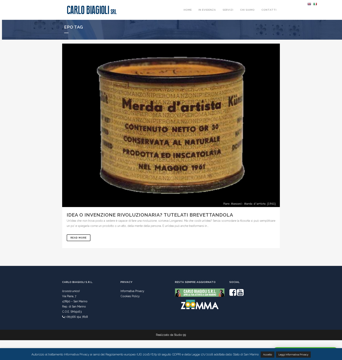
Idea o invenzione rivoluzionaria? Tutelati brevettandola (150, 215)
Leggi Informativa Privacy (293, 354)
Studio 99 (180, 334)
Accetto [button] (267, 354)
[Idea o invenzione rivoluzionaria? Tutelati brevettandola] (171, 125)
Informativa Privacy (132, 291)
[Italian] (315, 4)
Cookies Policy (130, 296)
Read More (78, 237)
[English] (309, 4)
